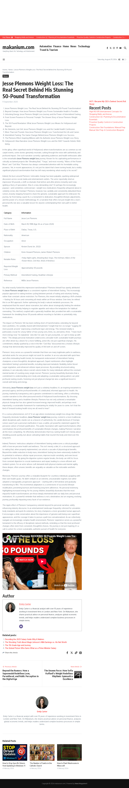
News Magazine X (81, 783)
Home (66, 46)
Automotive (46, 46)
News (73, 46)
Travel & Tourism (49, 49)
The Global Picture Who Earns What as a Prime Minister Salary (30, 648)
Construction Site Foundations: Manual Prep (107, 127)
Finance (57, 46)
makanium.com (18, 47)
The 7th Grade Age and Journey (18, 645)
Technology (84, 46)
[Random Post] (119, 59)
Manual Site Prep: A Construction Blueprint (106, 130)
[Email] (21, 626)
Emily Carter (25, 604)
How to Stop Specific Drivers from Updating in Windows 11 (14, 764)
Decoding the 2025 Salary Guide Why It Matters (24, 639)
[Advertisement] (63, 17)
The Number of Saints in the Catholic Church (41, 764)
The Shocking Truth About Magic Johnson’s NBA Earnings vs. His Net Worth (36, 642)
